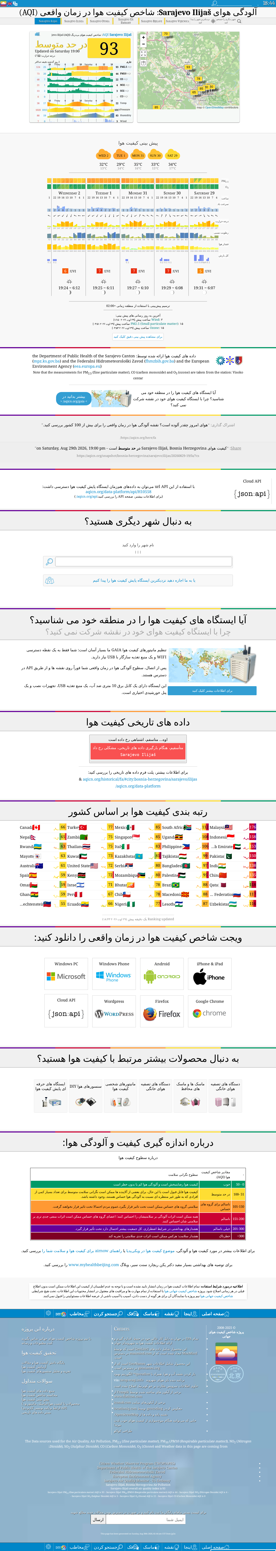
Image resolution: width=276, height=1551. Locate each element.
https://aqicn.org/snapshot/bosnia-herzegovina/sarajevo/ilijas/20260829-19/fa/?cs (138, 455)
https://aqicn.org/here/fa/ (138, 438)
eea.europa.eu (87, 366)
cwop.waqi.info (131, 1380)
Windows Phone (114, 963)
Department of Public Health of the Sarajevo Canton (137, 1467)
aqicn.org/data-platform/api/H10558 (118, 491)
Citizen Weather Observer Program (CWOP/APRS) (137, 1463)
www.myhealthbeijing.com (94, 1264)
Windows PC (66, 963)
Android (162, 963)
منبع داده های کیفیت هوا (38, 1391)
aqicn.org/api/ (86, 496)
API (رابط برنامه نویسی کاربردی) (44, 1408)
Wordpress (114, 1001)
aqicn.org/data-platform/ (138, 786)
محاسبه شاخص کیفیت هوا (39, 1395)
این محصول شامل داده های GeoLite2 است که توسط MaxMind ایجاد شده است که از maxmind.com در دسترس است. (155, 1353)
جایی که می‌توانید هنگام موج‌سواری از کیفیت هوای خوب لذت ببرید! (155, 1422)
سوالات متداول (37, 1381)
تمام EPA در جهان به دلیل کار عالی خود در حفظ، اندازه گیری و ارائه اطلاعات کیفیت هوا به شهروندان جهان (156, 1340)
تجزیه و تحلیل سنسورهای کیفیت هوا (46, 1371)
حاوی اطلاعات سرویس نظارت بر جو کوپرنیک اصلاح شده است (156, 1386)
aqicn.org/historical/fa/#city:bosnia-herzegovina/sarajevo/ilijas (140, 779)
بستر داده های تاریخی (36, 1412)
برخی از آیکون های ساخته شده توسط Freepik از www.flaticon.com (147, 1394)
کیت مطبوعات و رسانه (37, 1343)
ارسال (98, 1519)
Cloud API (66, 1000)
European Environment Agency (137, 1476)
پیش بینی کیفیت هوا (35, 1399)
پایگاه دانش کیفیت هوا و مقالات (43, 1362)
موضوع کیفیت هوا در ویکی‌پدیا (150, 1250)
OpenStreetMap (214, 107)
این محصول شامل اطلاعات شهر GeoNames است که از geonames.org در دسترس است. (152, 1365)
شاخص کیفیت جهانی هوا (180, 1291)
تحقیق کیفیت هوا (39, 1352)
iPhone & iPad (210, 963)
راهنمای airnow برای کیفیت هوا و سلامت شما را (82, 1250)
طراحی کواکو (123, 1431)
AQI (117, 34)
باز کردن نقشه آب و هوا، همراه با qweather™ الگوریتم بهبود (154, 1374)
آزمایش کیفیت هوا (34, 1367)
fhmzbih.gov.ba (160, 361)
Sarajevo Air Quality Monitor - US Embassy (137, 1480)
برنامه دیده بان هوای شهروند (165, 1380)
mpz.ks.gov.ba (47, 361)
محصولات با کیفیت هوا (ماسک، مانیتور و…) (51, 1403)
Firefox (162, 1001)
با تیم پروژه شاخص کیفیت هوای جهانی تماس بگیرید (56, 1338)
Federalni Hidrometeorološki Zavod (137, 1472)
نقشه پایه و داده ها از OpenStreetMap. (141, 1414)
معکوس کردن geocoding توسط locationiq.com (148, 1408)
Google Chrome (210, 1001)
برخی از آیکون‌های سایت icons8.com (139, 1402)
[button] (188, 69)
